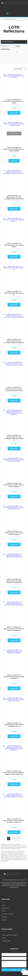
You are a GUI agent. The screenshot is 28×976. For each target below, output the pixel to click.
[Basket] (3, 13)
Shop (3, 905)
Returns (4, 917)
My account (5, 908)
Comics (4, 938)
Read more (14, 160)
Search (17, 46)
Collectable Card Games (9, 935)
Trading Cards (6, 941)
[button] (7, 13)
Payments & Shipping (8, 914)
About (4, 911)
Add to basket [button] (14, 112)
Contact (4, 919)
